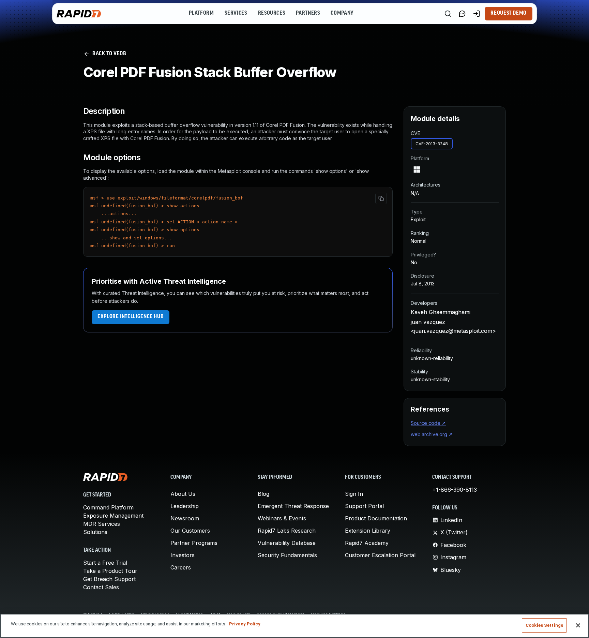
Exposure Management (113, 515)
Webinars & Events (282, 518)
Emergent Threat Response (293, 506)
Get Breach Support (109, 579)
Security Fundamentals (287, 555)
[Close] (578, 625)
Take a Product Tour (110, 570)
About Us (182, 493)
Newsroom (184, 518)
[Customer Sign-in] (476, 14)
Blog (263, 493)
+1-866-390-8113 (454, 489)
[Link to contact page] (462, 14)
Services (236, 13)
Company (342, 13)
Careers (180, 567)
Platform (201, 13)
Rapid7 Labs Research (287, 530)
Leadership (184, 506)
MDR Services (101, 523)
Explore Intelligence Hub (130, 317)
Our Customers (190, 530)
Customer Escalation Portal (380, 555)
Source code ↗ (428, 423)
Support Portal (364, 506)
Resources (271, 13)
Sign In (354, 493)
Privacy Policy (244, 623)
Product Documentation (376, 518)
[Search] (448, 14)
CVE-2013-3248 (432, 143)
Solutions (95, 532)
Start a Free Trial (105, 562)
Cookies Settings (544, 625)
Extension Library (367, 530)
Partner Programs (193, 542)
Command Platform (108, 507)
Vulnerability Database (287, 542)
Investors (182, 555)
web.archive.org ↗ (432, 434)
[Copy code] (381, 198)
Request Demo (508, 13)
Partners (308, 13)
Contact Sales (101, 587)
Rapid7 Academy (367, 542)
